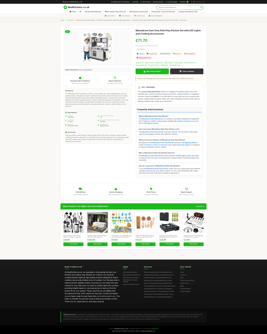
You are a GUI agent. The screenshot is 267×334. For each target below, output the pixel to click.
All (80, 12)
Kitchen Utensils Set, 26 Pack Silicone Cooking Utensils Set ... (72, 236)
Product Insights (172, 2)
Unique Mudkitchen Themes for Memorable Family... (160, 286)
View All (199, 206)
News (182, 277)
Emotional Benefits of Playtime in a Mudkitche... (158, 288)
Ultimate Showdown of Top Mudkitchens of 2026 (159, 291)
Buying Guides (159, 2)
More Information (153, 71)
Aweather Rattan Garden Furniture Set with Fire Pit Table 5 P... (97, 236)
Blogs (182, 286)
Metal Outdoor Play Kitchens (115, 12)
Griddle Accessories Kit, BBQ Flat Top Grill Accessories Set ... (193, 236)
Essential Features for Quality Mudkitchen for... (158, 277)
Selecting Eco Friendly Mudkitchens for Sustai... (158, 280)
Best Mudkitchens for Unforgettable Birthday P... (158, 297)
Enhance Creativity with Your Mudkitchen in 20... (158, 272)
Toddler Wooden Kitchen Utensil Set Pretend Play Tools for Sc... (144, 236)
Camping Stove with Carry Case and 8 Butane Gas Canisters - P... (168, 236)
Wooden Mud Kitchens (93, 12)
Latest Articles (146, 2)
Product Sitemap (185, 288)
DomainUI (154, 328)
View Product (73, 244)
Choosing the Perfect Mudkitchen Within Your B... (159, 294)
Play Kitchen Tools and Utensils (163, 12)
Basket (184, 2)
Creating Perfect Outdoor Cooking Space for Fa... (159, 275)
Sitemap (135, 2)
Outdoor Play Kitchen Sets (188, 12)
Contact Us (183, 275)
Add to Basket (188, 71)
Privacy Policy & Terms (187, 280)
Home (74, 12)
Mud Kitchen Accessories (139, 12)
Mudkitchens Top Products (121, 2)
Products (70, 20)
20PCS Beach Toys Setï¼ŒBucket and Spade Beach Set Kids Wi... (121, 236)
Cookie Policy (184, 283)
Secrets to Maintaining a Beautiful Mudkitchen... (158, 283)
